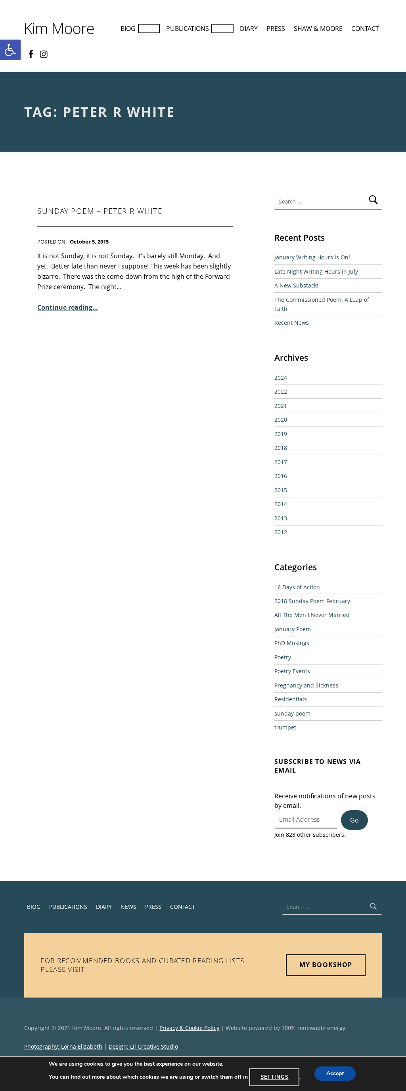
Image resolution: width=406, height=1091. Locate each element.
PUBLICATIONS (187, 28)
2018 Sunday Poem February (312, 601)
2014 (280, 504)
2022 (280, 391)
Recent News (291, 322)
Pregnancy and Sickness (306, 685)
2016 (280, 476)
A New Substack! (296, 285)
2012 (280, 532)
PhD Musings (291, 643)
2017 (280, 462)
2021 (280, 405)
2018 (280, 447)
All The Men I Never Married (312, 615)
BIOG (128, 28)
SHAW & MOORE (318, 28)
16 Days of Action (297, 587)
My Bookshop (325, 964)
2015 (280, 490)
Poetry (282, 657)
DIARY (249, 28)
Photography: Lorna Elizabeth (63, 1046)
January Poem (292, 629)
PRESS (275, 28)
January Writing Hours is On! (312, 257)
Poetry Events (292, 671)
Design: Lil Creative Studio (143, 1046)
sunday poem (292, 713)
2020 (280, 419)
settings (274, 1077)
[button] (10, 50)
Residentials (290, 699)
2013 (280, 518)
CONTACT (365, 28)
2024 (280, 377)
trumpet (285, 727)
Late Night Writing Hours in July (316, 271)
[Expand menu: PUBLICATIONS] (222, 28)
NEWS (128, 906)
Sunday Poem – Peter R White (99, 211)
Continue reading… (67, 307)
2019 (280, 434)
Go (354, 820)
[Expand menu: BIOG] (149, 28)
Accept (335, 1074)
